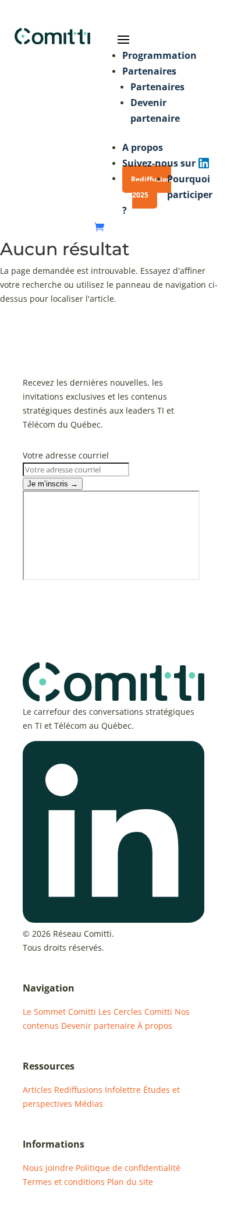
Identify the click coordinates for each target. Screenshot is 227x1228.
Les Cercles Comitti (135, 1011)
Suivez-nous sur (159, 163)
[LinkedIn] (113, 919)
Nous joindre (48, 1167)
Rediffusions (78, 1089)
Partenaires (149, 71)
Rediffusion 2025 (151, 187)
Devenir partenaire (98, 1025)
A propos (142, 147)
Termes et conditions (64, 1181)
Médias (89, 1103)
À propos (154, 1025)
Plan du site (130, 1181)
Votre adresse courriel (66, 455)
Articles (37, 1089)
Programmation (159, 55)
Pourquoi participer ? (167, 194)
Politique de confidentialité (128, 1167)
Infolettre (123, 1089)
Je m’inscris (52, 483)
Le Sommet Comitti (59, 1011)
